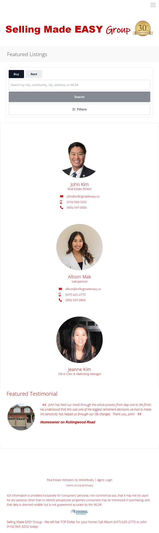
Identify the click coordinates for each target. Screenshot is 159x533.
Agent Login (104, 480)
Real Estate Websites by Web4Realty (70, 480)
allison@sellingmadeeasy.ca (83, 289)
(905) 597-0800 (77, 207)
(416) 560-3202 (77, 202)
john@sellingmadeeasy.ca (83, 196)
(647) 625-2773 (75, 294)
